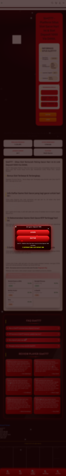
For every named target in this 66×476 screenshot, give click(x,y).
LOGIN (33, 232)
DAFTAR (33, 238)
